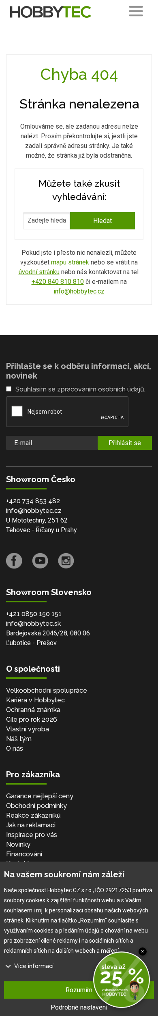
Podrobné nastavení (79, 1007)
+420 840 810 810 (58, 281)
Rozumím (79, 990)
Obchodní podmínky (36, 806)
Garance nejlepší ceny (39, 796)
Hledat (102, 221)
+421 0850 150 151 (34, 614)
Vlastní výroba (27, 729)
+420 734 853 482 (33, 501)
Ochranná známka (33, 710)
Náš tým (19, 739)
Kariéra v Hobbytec (35, 700)
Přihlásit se (125, 443)
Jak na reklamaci (31, 825)
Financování (24, 854)
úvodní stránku (39, 272)
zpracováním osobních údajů (100, 389)
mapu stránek (70, 262)
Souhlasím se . (80, 389)
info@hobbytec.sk (33, 623)
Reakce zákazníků (33, 815)
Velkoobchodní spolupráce (46, 690)
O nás (14, 748)
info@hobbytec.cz (79, 291)
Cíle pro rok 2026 (31, 719)
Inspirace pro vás (31, 835)
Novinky (18, 844)
